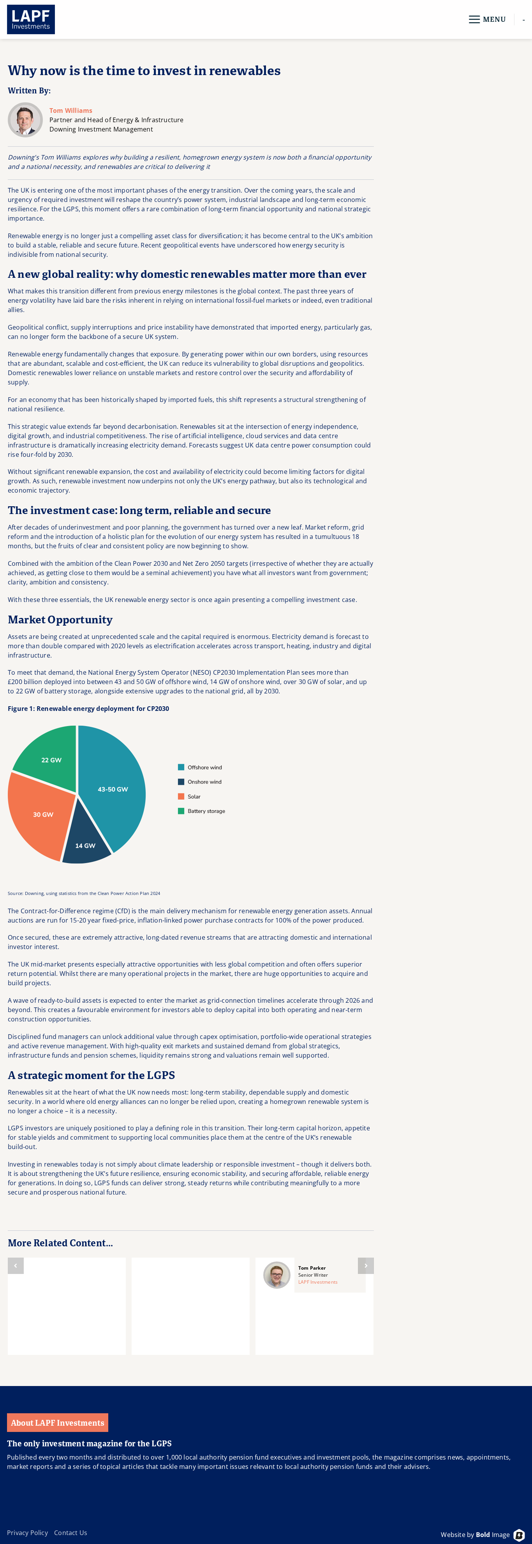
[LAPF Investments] (46, 19)
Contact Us (70, 1532)
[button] (487, 19)
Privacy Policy (27, 1532)
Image (493, 1534)
